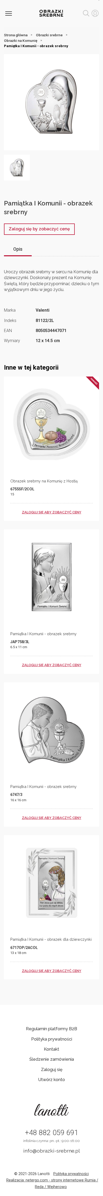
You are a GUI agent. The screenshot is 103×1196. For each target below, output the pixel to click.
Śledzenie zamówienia (51, 1059)
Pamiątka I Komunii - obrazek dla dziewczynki (51, 939)
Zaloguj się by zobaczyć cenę (39, 228)
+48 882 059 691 (51, 1132)
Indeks (10, 320)
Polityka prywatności (51, 1039)
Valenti (42, 310)
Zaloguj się (51, 1069)
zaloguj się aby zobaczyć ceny (51, 512)
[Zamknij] (8, 13)
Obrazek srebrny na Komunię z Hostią (44, 481)
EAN (8, 330)
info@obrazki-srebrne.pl (51, 1151)
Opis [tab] (17, 249)
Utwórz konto (51, 1079)
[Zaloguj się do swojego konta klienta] (95, 13)
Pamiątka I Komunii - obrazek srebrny (43, 633)
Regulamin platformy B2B (51, 1028)
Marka (10, 310)
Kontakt (51, 1049)
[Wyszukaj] (86, 13)
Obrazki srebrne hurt (51, 13)
